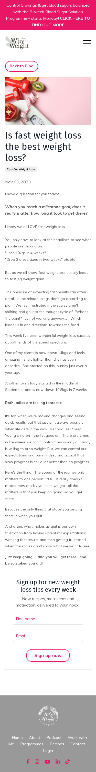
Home (17, 737)
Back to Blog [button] (22, 66)
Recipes (57, 743)
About (35, 737)
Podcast (54, 737)
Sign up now (48, 655)
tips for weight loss (21, 169)
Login (48, 750)
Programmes (32, 743)
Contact (77, 743)
